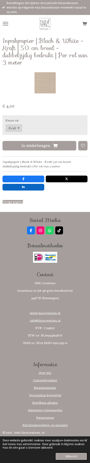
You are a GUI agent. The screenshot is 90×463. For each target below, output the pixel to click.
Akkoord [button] (71, 456)
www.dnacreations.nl (45, 313)
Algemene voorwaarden (45, 410)
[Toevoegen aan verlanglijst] (83, 145)
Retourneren (45, 418)
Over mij (45, 373)
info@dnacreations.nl (45, 321)
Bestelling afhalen (45, 403)
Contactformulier (45, 380)
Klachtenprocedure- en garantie (45, 425)
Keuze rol (12, 121)
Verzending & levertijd (45, 395)
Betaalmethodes (45, 388)
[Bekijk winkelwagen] (84, 23)
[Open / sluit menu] (5, 23)
